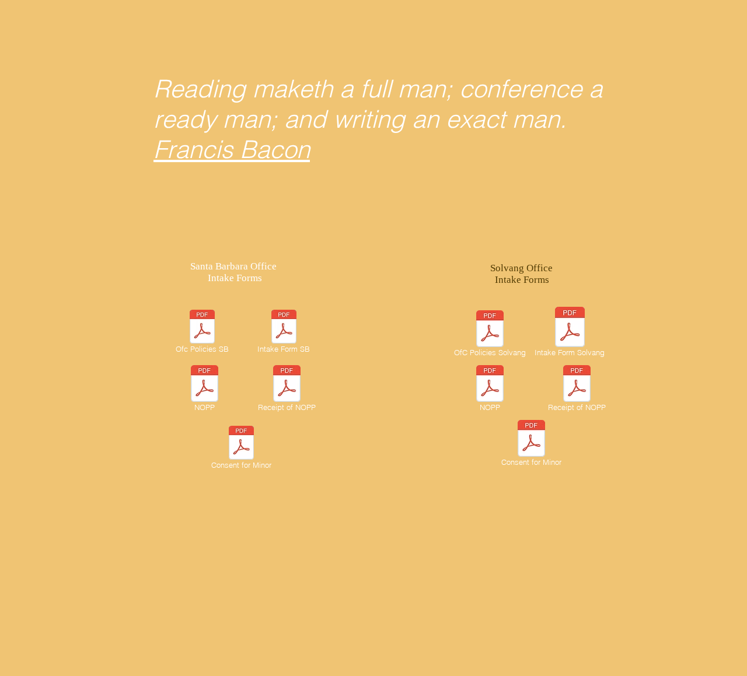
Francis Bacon (231, 149)
